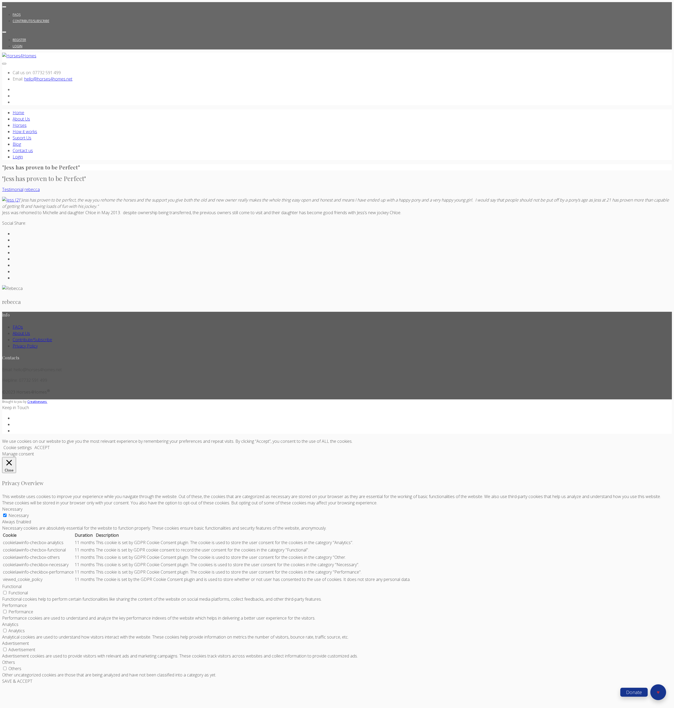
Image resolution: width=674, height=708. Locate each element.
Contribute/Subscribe (31, 21)
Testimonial (12, 189)
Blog (17, 144)
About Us (21, 119)
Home (18, 113)
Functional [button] (12, 586)
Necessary (18, 515)
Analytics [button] (10, 624)
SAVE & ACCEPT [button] (17, 681)
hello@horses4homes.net (48, 79)
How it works (25, 131)
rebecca (32, 189)
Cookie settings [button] (17, 447)
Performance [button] (14, 605)
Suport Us (22, 138)
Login (17, 46)
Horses (20, 125)
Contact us (23, 150)
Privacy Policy (25, 346)
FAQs (17, 14)
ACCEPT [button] (42, 447)
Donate (634, 692)
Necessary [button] (12, 509)
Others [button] (8, 662)
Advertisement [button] (15, 643)
